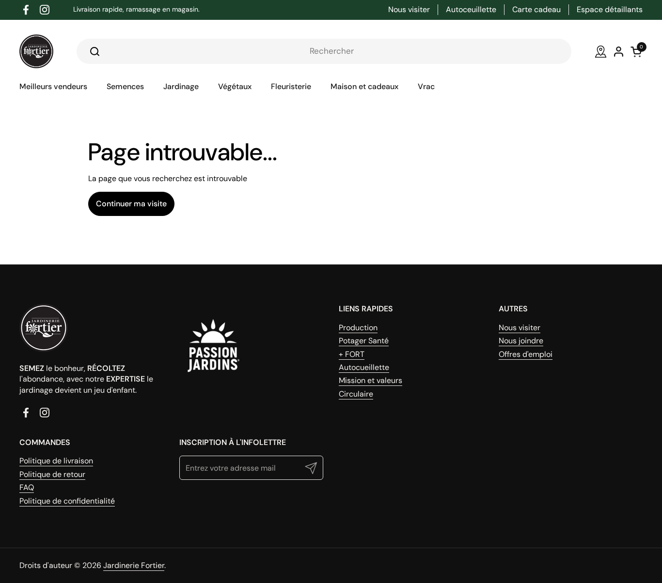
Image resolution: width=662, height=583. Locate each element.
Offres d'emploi (525, 354)
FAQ (26, 487)
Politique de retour (52, 474)
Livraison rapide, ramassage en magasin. (136, 9)
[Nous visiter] (601, 52)
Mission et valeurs (370, 380)
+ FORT (351, 354)
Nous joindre (521, 341)
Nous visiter (519, 327)
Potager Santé (364, 341)
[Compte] (619, 52)
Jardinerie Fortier (133, 565)
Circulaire (356, 394)
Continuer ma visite (131, 204)
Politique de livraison (56, 461)
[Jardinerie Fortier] (36, 51)
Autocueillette (364, 367)
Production (358, 327)
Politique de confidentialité (67, 501)
